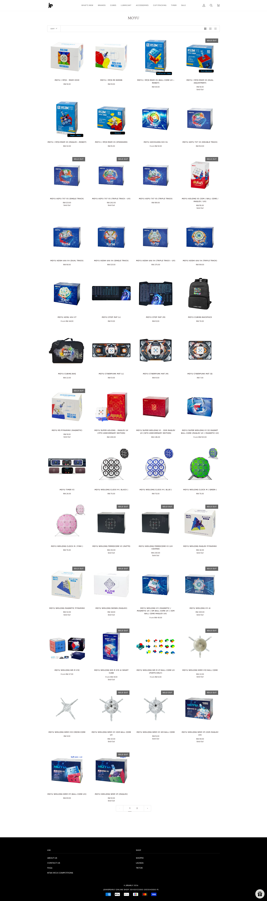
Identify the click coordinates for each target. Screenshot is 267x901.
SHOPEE (140, 857)
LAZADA (140, 862)
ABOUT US (52, 857)
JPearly (129, 885)
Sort (53, 29)
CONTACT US (53, 862)
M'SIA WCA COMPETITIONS (60, 872)
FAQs (49, 867)
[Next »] (147, 808)
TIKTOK (139, 867)
